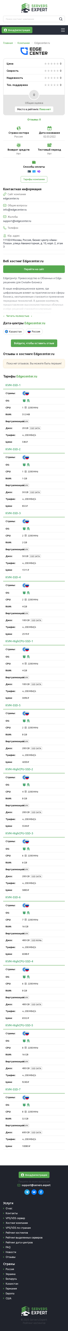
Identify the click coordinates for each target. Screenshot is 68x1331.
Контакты (12, 1213)
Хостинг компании (17, 1222)
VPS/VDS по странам (18, 1227)
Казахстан (12, 1283)
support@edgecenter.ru (17, 221)
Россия (10, 1269)
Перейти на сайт (34, 269)
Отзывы (10, 1257)
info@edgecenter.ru (15, 209)
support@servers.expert (36, 1185)
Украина (10, 1274)
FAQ (8, 1247)
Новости (11, 1252)
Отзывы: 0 (34, 119)
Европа (10, 1293)
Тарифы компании (34, 179)
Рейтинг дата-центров (19, 1242)
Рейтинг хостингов (17, 1232)
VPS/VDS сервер (15, 1218)
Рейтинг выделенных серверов (24, 1237)
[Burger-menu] (63, 30)
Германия (11, 1288)
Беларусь (11, 1278)
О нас (9, 1208)
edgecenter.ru (11, 198)
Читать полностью (17, 315)
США (8, 1298)
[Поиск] (60, 19)
